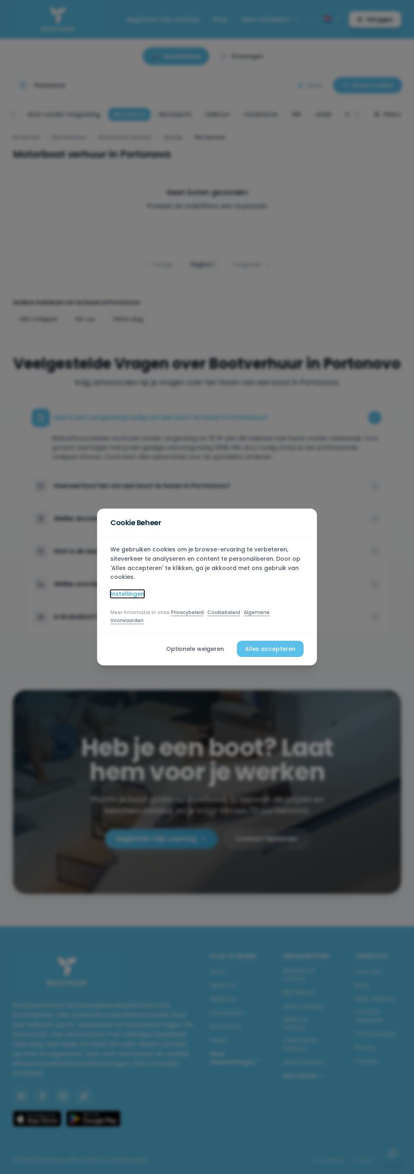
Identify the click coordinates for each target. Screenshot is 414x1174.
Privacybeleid (187, 612)
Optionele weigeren (195, 649)
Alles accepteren (270, 649)
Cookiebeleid (223, 612)
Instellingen (127, 594)
